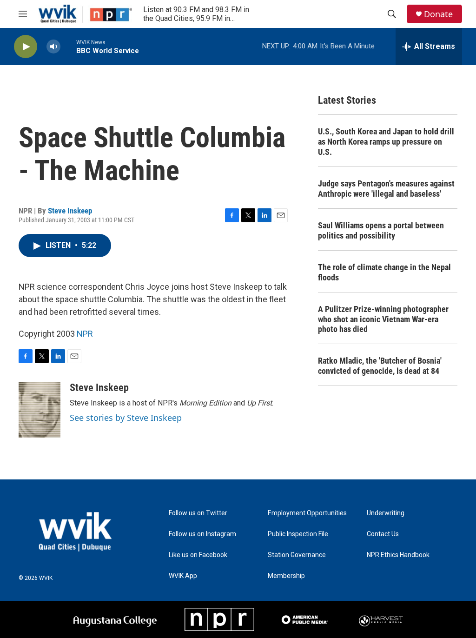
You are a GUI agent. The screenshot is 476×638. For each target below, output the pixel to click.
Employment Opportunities (307, 513)
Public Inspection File (298, 534)
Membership (286, 575)
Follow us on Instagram (202, 534)
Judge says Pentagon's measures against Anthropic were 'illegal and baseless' (386, 189)
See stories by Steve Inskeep (126, 417)
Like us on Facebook (198, 555)
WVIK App (183, 575)
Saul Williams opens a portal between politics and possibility (381, 230)
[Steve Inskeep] (39, 410)
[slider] (68, 46)
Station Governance (297, 555)
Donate (438, 14)
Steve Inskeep (70, 210)
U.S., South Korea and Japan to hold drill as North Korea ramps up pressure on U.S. (386, 141)
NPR (85, 334)
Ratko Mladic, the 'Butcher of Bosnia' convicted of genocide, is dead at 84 (380, 366)
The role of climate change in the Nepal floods (384, 272)
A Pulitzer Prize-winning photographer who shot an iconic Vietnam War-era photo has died (383, 319)
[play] (25, 46)
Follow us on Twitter (198, 513)
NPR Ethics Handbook (398, 555)
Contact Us (383, 534)
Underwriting (385, 513)
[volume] (53, 46)
